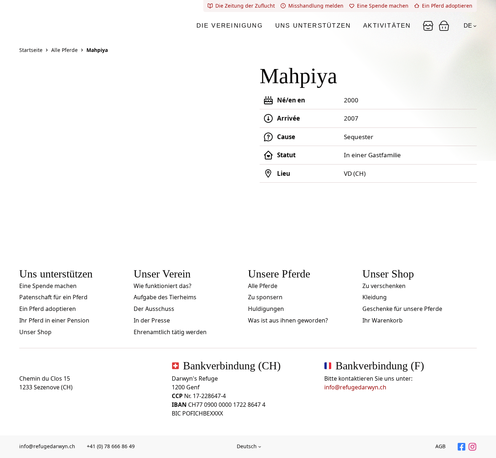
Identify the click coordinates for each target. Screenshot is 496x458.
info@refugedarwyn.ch (355, 387)
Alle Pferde (64, 49)
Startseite (30, 49)
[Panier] (428, 26)
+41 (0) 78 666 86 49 (111, 446)
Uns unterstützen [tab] (313, 25)
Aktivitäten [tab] (387, 25)
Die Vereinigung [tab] (229, 25)
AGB (440, 446)
